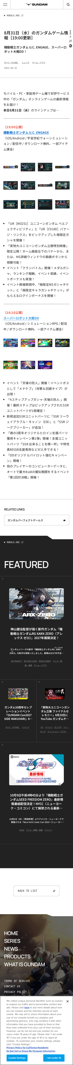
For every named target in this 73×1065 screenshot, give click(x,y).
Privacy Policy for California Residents (27, 1047)
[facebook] (70, 46)
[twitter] (70, 40)
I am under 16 (54, 1057)
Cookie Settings (17, 1057)
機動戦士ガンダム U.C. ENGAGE (26, 132)
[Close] (67, 1001)
